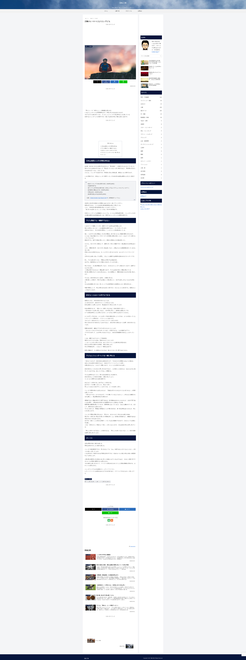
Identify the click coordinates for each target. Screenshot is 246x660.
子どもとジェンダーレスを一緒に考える (111, 152)
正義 (91, 481)
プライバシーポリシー (146, 187)
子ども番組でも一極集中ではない (109, 148)
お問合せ (142, 196)
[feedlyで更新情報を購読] (109, 520)
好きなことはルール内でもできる (109, 150)
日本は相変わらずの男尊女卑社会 (109, 146)
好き (109, 481)
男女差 (105, 481)
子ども (87, 481)
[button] (161, 56)
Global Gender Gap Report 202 (98, 198)
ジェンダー (100, 481)
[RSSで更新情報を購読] (112, 520)
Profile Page (155, 51)
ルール (95, 481)
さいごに (104, 154)
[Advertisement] (110, 34)
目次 (108, 143)
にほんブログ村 (144, 209)
